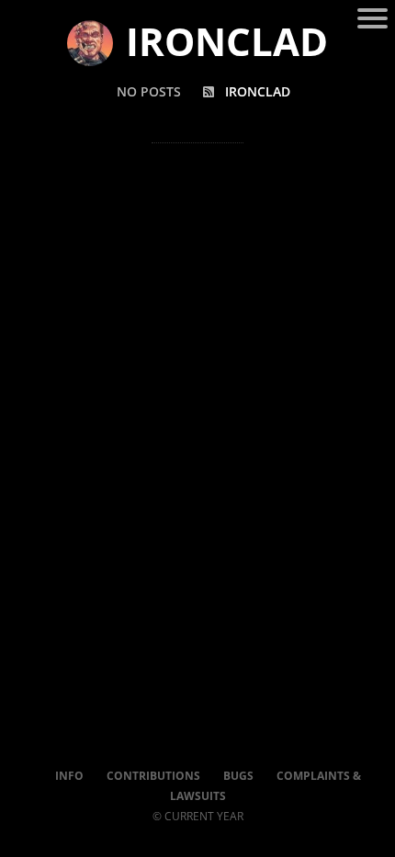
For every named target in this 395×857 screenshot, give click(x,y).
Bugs (238, 776)
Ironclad (257, 91)
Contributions (153, 776)
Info (69, 776)
